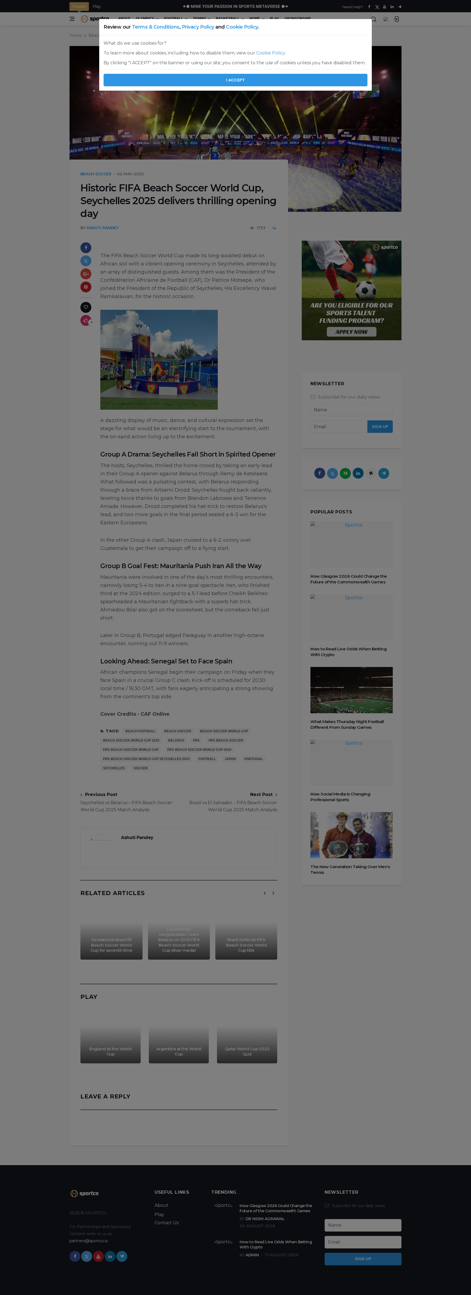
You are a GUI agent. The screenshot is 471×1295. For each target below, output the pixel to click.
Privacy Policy (198, 27)
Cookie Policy (242, 27)
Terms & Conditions (155, 27)
